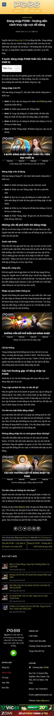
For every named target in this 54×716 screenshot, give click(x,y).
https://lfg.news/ (42, 700)
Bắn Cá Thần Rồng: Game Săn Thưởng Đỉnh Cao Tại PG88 (29, 565)
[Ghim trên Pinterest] (34, 529)
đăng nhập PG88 (21, 40)
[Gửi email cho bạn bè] (29, 529)
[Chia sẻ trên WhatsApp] (16, 529)
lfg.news (7, 635)
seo (36, 31)
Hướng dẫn (27, 17)
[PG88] (27, 4)
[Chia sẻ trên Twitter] (25, 529)
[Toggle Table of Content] (16, 68)
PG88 (46, 667)
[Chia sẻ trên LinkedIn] (38, 529)
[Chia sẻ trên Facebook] (20, 529)
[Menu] (4, 4)
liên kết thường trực (44, 537)
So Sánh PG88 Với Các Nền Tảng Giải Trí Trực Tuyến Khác (28, 597)
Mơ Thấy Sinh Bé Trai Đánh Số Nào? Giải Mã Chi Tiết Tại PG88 (29, 586)
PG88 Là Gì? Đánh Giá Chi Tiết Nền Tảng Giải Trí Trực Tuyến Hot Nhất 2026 (29, 607)
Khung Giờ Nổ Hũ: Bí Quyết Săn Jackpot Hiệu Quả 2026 (30, 576)
